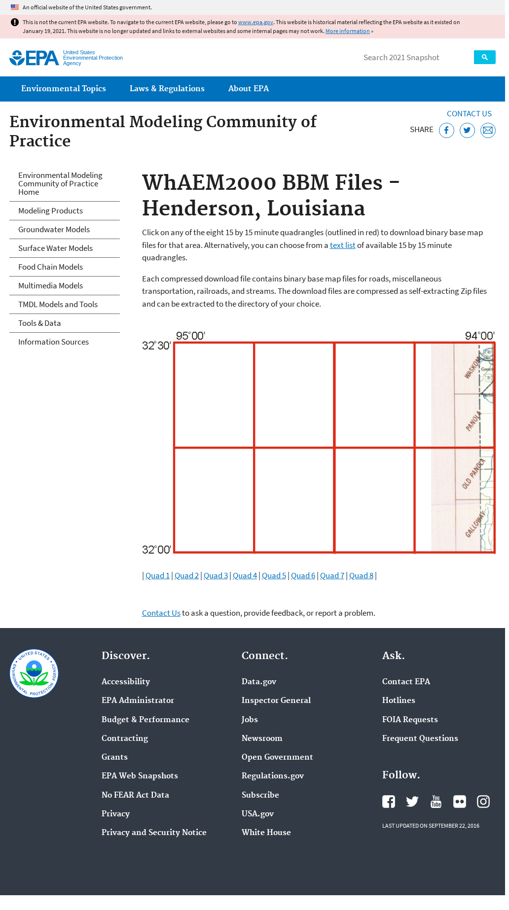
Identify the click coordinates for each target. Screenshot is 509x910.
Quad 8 (361, 575)
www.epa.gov (255, 22)
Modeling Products (50, 210)
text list (343, 245)
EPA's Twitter (412, 801)
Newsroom (262, 739)
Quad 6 (303, 575)
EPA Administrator (138, 701)
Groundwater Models (54, 229)
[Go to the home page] (34, 58)
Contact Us (469, 113)
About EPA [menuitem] (248, 89)
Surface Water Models (55, 248)
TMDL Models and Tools (58, 304)
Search (485, 57)
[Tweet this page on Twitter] (467, 130)
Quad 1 (157, 575)
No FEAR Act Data (135, 795)
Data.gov (259, 682)
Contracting (125, 739)
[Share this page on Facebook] (446, 130)
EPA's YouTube (436, 801)
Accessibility (126, 682)
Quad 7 (332, 575)
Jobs (250, 720)
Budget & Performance (145, 720)
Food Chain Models (50, 266)
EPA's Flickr (459, 801)
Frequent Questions (420, 739)
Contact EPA (406, 682)
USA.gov (258, 814)
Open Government (277, 757)
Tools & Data (39, 322)
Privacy (116, 814)
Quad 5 (274, 575)
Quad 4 (245, 575)
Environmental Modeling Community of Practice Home (60, 183)
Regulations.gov (273, 776)
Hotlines (398, 701)
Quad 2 (187, 575)
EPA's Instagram (483, 801)
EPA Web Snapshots (140, 776)
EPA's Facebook (388, 801)
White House (266, 833)
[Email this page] (488, 130)
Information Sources (53, 341)
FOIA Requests (410, 720)
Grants (115, 757)
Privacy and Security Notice (154, 833)
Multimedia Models (50, 285)
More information (348, 31)
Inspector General (276, 701)
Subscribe (260, 795)
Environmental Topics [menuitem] (63, 89)
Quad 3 (216, 575)
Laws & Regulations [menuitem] (167, 89)
